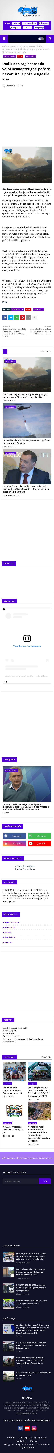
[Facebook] (4, 317)
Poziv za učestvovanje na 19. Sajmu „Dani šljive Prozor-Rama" (31, 1302)
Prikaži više (45, 351)
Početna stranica (10, 46)
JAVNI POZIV (10, 937)
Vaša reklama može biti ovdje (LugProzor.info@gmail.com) (27, 1158)
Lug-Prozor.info (27, 1447)
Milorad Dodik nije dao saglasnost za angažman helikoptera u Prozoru (26, 441)
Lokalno (16, 23)
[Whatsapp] (16, 317)
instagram (17, 843)
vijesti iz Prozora (12, 922)
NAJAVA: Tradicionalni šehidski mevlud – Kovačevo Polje (33, 1374)
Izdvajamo (44, 23)
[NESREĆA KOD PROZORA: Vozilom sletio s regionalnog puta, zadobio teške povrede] (8, 1346)
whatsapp (41, 836)
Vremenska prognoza (25, 866)
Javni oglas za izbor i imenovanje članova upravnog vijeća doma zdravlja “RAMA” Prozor (30, 1272)
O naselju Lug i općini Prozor (33, 1437)
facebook (16, 836)
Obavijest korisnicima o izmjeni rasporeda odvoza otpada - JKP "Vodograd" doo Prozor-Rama (30, 1360)
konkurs (8, 942)
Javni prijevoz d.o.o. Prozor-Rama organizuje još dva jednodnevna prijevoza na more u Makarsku (31, 1256)
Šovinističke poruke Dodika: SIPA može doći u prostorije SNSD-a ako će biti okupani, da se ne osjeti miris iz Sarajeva (26, 489)
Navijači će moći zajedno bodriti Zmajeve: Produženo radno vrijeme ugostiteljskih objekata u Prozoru (39, 1133)
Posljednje (39, 27)
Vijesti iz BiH (26, 46)
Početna (11, 1437)
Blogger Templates (25, 1444)
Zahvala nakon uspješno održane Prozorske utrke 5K (12, 1090)
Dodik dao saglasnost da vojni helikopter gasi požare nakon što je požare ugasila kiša (25, 396)
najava (8, 932)
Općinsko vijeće (29, 23)
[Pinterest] (22, 317)
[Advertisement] (27, 117)
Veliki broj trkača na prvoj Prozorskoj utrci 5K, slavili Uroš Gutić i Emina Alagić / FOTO (38, 1091)
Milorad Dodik (9, 56)
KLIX (4, 302)
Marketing (21, 1441)
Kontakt (34, 1441)
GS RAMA (27, 27)
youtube (41, 843)
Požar (20, 56)
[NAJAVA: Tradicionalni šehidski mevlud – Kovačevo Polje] (8, 1376)
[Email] (28, 317)
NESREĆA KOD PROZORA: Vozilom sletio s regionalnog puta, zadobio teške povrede (31, 1288)
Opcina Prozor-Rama (25, 869)
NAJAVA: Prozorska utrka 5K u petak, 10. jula (13, 1129)
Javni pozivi (15, 27)
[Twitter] (10, 317)
